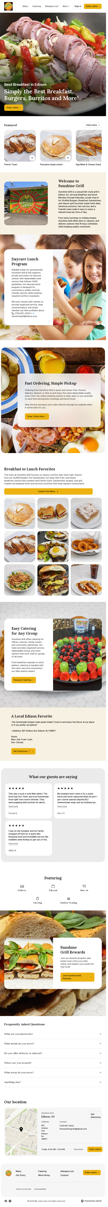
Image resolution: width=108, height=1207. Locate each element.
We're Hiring (44, 1175)
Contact (64, 1175)
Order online (95, 1149)
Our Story (21, 1175)
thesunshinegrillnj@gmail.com (73, 1129)
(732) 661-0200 (67, 1126)
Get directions (96, 1116)
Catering (36, 6)
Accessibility (40, 1189)
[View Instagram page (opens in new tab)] (10, 1201)
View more (13, 806)
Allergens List (51, 6)
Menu (25, 6)
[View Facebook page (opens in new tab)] (5, 1201)
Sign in (78, 6)
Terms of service (23, 1189)
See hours (78, 1149)
